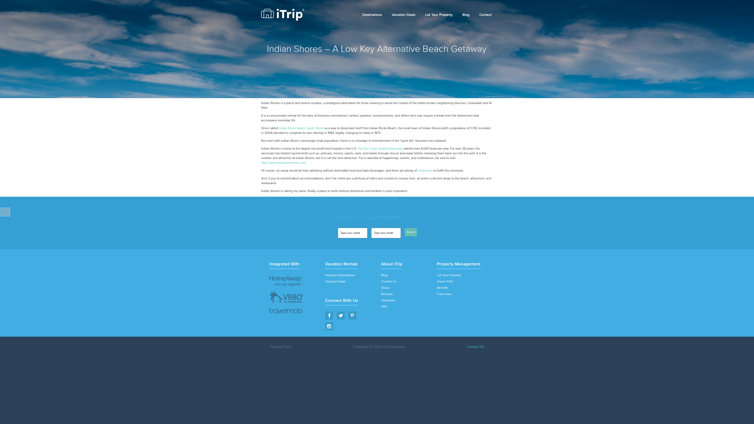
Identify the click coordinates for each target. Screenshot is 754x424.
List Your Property (439, 15)
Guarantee (388, 300)
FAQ (384, 307)
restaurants (425, 171)
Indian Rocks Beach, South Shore (301, 128)
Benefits (442, 288)
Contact (485, 15)
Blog (465, 15)
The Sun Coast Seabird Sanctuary (380, 149)
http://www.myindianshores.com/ (283, 163)
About (385, 288)
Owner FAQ (445, 281)
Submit (411, 232)
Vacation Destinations (340, 275)
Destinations (372, 15)
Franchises (444, 294)
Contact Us (388, 281)
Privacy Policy (281, 347)
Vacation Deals (403, 15)
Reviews (387, 294)
